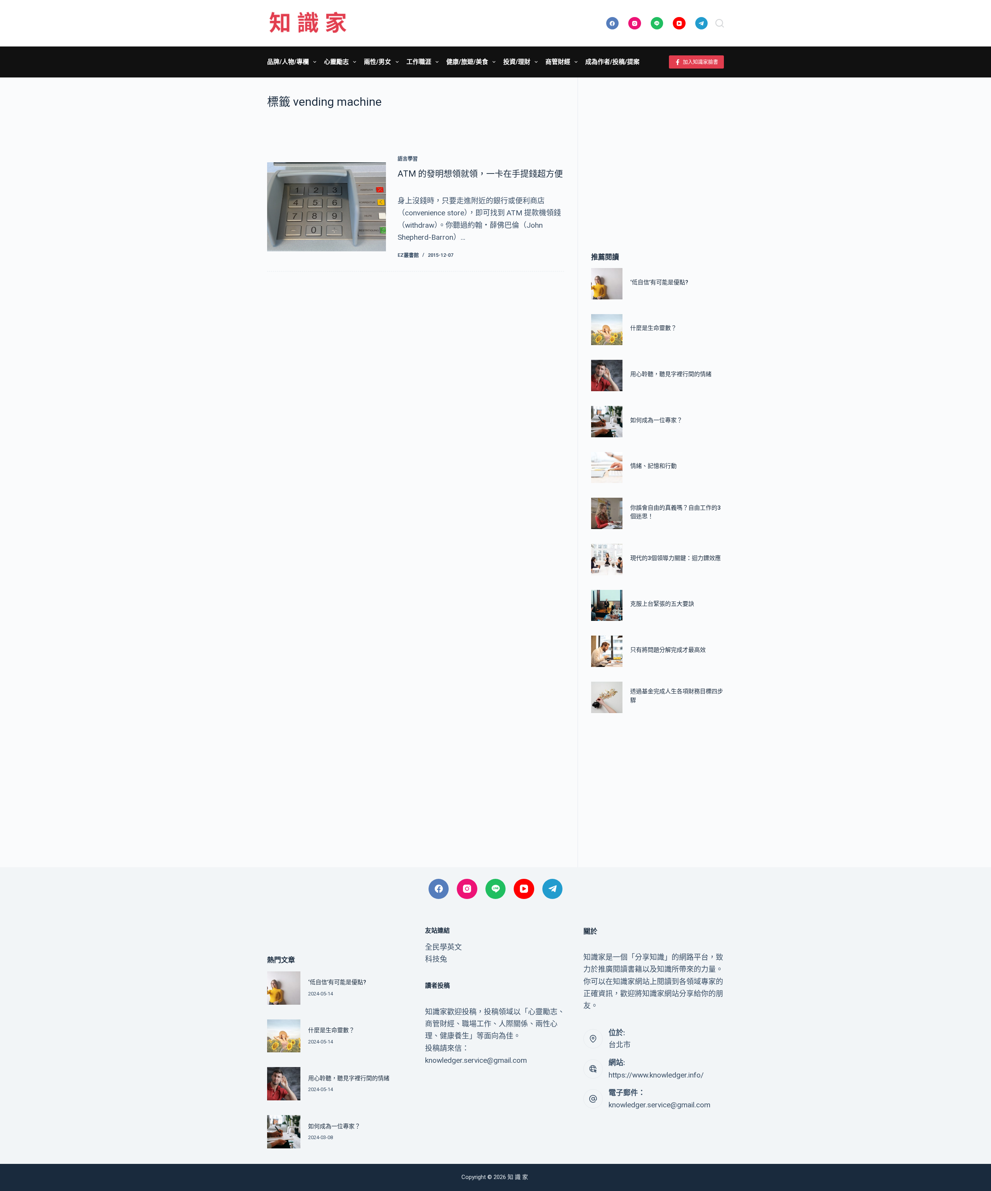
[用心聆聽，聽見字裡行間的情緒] (606, 375)
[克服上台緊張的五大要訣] (606, 605)
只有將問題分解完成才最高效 (668, 649)
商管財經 (557, 61)
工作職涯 (418, 61)
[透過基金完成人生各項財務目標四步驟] (606, 697)
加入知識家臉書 (700, 62)
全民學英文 (443, 947)
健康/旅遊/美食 (467, 61)
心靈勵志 (336, 61)
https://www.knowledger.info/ (656, 1075)
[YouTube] (679, 23)
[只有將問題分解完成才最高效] (606, 651)
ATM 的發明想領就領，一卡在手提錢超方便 (480, 174)
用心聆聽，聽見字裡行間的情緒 (671, 374)
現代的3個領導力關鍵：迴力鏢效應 (675, 558)
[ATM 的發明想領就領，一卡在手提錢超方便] (326, 206)
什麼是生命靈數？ (653, 328)
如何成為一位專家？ (656, 420)
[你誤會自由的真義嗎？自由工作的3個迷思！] (606, 513)
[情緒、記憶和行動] (606, 467)
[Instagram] (634, 23)
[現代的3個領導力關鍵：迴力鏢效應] (606, 559)
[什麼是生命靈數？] (606, 329)
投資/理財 (516, 61)
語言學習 (408, 159)
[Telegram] (701, 23)
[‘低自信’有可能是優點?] (606, 283)
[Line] (657, 23)
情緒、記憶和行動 (653, 465)
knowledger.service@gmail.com (659, 1104)
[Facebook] (612, 23)
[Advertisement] (657, 153)
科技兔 (436, 959)
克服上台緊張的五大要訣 (662, 603)
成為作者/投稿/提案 (612, 61)
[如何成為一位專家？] (606, 421)
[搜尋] (719, 23)
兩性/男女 (377, 61)
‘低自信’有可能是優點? (659, 282)
